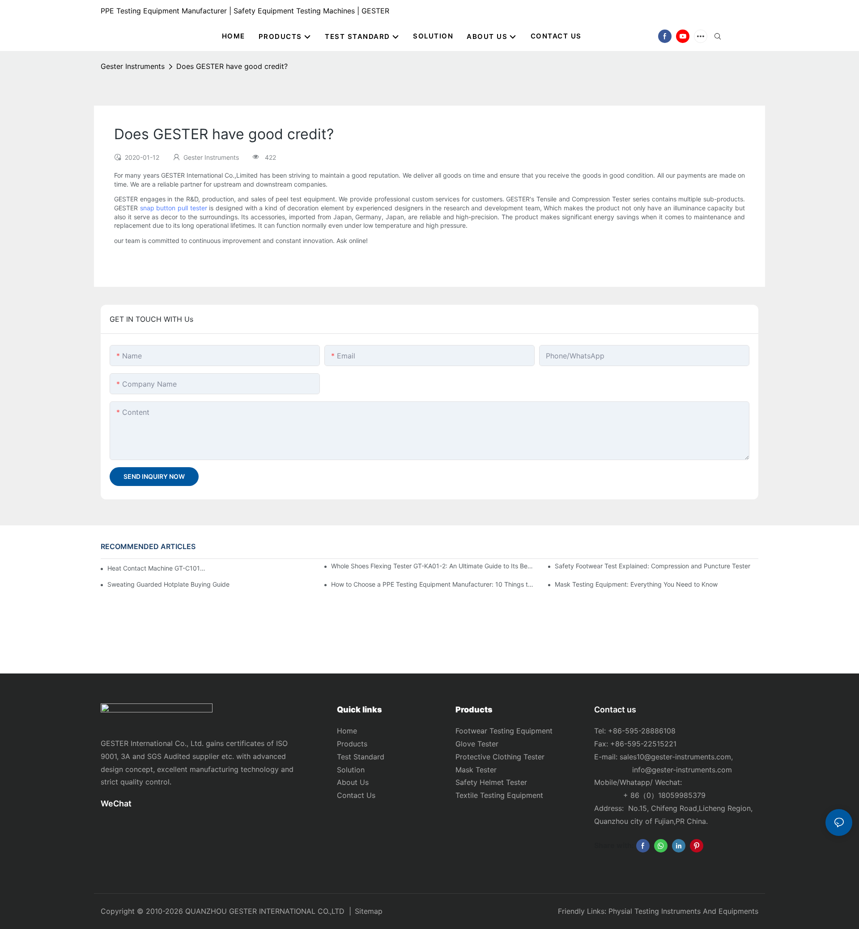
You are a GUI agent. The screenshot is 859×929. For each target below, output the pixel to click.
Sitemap (369, 911)
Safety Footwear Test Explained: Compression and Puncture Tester (652, 566)
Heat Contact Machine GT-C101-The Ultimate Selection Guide (156, 568)
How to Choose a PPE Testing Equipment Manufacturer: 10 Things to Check (433, 584)
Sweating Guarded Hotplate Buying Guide (168, 584)
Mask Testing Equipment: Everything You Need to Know (636, 584)
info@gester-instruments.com (680, 769)
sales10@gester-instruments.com (675, 756)
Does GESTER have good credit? (232, 66)
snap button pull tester (173, 208)
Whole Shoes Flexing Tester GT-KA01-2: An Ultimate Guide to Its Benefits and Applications (433, 566)
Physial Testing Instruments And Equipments (683, 911)
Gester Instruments (133, 66)
